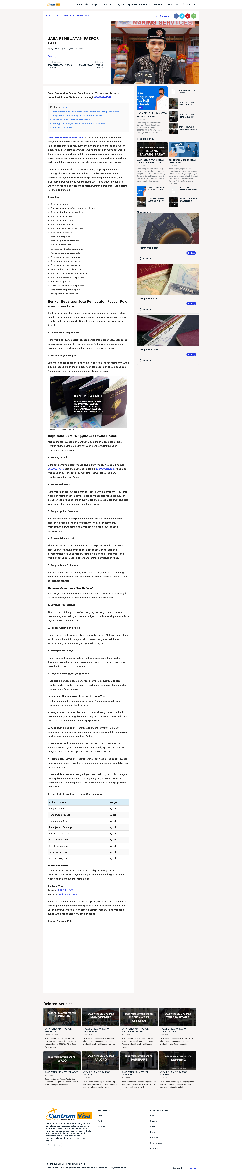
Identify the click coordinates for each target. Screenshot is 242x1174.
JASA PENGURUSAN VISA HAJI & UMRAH (152, 115)
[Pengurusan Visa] (168, 279)
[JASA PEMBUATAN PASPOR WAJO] (62, 1060)
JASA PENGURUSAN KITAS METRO (188, 199)
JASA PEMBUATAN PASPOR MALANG (60, 66)
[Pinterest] (187, 16)
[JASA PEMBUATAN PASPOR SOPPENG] (177, 1060)
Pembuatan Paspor (149, 247)
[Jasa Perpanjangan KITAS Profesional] (184, 149)
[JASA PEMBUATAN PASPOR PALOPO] (100, 1060)
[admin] (49, 49)
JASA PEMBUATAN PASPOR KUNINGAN (156, 199)
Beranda (52, 16)
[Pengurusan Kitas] (168, 330)
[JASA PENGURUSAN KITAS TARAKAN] (173, 103)
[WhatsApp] (193, 16)
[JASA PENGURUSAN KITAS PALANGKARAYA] (173, 128)
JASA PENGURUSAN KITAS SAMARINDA (186, 116)
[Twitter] (182, 16)
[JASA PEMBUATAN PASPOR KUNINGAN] (141, 202)
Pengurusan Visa (148, 298)
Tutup (65, 107)
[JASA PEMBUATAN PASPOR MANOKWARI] (100, 1017)
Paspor (59, 16)
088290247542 (102, 97)
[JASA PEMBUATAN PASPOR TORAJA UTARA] (177, 1017)
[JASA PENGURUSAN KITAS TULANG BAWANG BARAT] (152, 149)
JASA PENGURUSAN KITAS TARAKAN (186, 104)
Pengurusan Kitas (149, 349)
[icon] (46, 16)
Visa (140, 108)
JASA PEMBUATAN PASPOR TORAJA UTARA (173, 1030)
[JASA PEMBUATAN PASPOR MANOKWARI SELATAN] (139, 1017)
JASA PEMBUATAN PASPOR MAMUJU (91, 66)
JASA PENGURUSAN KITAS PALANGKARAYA (188, 128)
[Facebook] (176, 16)
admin (56, 49)
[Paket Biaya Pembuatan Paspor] (173, 91)
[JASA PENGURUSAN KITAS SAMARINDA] (173, 116)
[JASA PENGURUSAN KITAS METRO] (173, 202)
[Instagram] (54, 1145)
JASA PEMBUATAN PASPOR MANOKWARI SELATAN (135, 1030)
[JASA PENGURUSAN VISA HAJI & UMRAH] (152, 98)
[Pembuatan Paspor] (168, 228)
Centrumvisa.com (189, 1168)
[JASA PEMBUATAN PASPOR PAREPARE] (139, 1060)
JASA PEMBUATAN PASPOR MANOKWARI (96, 1030)
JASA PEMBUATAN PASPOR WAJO (61, 1072)
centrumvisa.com (105, 468)
